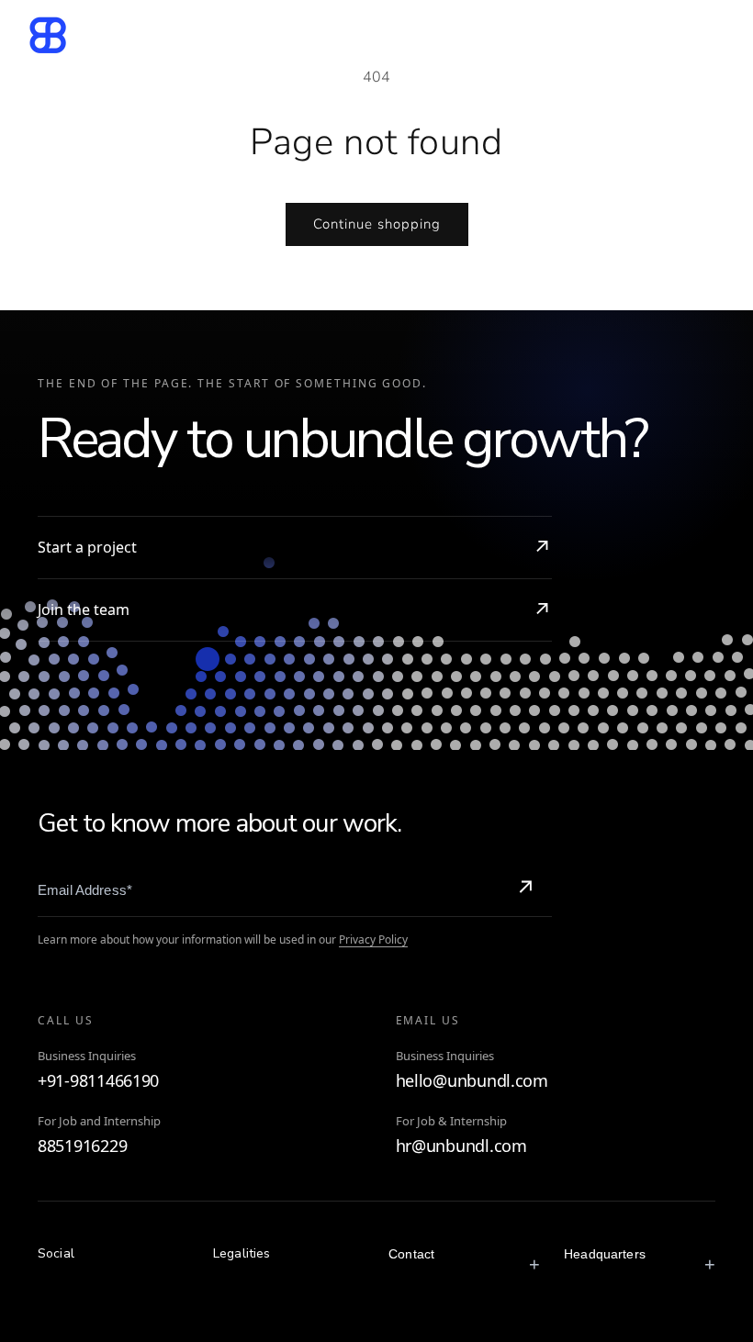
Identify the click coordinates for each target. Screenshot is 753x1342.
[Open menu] (710, 35)
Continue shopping (377, 224)
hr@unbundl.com (461, 1146)
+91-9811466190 (98, 1080)
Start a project (87, 547)
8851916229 (82, 1146)
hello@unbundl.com (472, 1080)
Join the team (83, 609)
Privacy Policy (373, 939)
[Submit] (525, 889)
